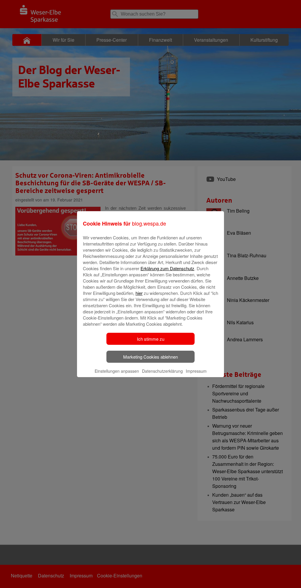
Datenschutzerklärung (162, 371)
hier (139, 293)
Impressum (196, 371)
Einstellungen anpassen (117, 371)
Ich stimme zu (150, 339)
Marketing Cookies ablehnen (150, 357)
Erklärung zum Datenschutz (167, 268)
